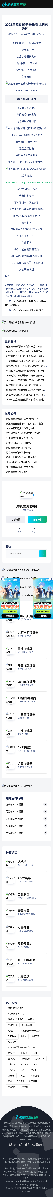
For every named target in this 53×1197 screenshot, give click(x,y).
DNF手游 (12, 1036)
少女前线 (35, 1075)
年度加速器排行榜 (14, 832)
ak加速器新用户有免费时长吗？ (21, 428)
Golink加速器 (27, 681)
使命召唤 (12, 1053)
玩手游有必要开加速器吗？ (19, 442)
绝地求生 (23, 861)
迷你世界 (26, 1058)
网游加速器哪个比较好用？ (19, 447)
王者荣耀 (20, 1081)
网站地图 (34, 1184)
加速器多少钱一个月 (16, 1013)
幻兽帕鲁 (23, 927)
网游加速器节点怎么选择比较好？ (22, 418)
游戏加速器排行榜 (14, 804)
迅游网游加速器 (28, 632)
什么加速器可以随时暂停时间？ (21, 467)
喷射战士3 (12, 1024)
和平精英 (33, 1081)
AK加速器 (24, 747)
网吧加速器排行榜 (14, 825)
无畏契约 (23, 976)
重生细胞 (24, 1053)
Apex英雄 (24, 878)
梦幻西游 (12, 1086)
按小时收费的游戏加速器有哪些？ (22, 457)
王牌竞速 (12, 1064)
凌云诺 (11, 1075)
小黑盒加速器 (26, 714)
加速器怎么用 (27, 1024)
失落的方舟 (39, 1058)
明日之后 (22, 1075)
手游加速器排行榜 (14, 818)
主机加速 (32, 1019)
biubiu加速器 (26, 616)
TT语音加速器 (27, 698)
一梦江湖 (33, 1070)
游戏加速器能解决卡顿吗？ (19, 452)
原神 (35, 1053)
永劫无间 (35, 1036)
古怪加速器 (25, 730)
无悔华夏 (12, 1070)
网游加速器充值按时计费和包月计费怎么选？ (28, 423)
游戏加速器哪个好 (15, 1019)
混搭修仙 (24, 1086)
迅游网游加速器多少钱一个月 (20, 438)
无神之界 (24, 1064)
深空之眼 (37, 1064)
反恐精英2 (24, 943)
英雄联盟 (23, 894)
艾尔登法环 (13, 1058)
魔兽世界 (23, 911)
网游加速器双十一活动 (30, 1030)
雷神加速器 (25, 648)
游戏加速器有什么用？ (17, 471)
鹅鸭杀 (23, 1036)
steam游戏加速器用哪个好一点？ (22, 462)
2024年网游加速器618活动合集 (21, 1047)
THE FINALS (26, 960)
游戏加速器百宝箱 (15, 1008)
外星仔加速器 (26, 665)
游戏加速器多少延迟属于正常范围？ (23, 433)
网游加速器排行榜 (14, 811)
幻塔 (22, 1070)
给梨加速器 (25, 763)
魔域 (10, 1081)
